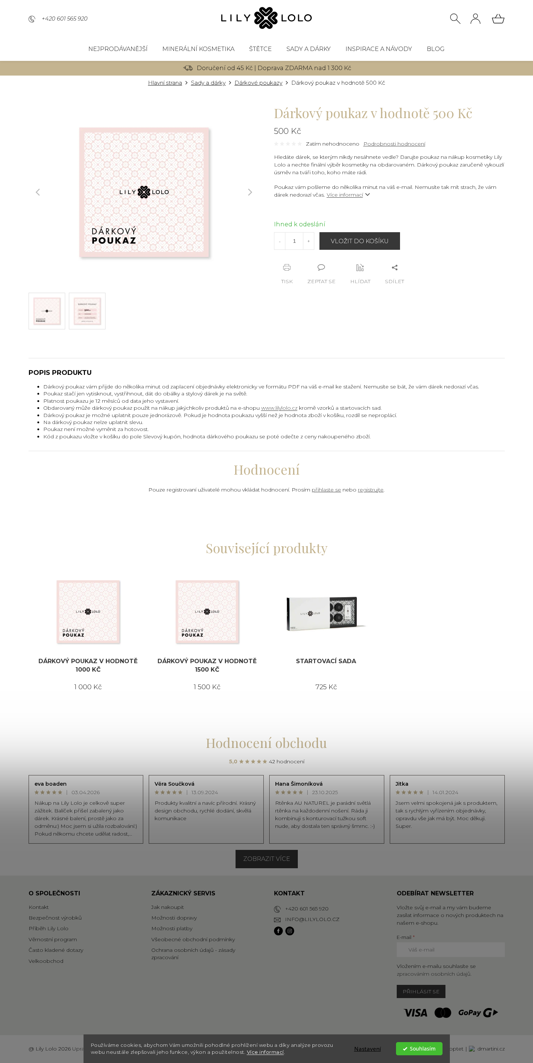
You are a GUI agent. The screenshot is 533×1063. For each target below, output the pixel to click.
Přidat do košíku (359, 241)
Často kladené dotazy (56, 950)
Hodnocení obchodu (266, 742)
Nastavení (367, 1048)
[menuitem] (118, 49)
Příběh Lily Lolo (49, 928)
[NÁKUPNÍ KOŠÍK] (498, 18)
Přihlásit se (421, 991)
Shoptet (453, 1048)
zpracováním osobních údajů (433, 974)
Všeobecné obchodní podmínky (193, 939)
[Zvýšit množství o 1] (308, 241)
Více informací (265, 1052)
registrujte (371, 489)
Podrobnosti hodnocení (394, 143)
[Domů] (165, 83)
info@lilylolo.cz (312, 919)
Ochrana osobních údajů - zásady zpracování (193, 953)
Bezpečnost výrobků (55, 917)
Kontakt (39, 907)
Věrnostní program (53, 939)
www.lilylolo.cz (279, 408)
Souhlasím (423, 1048)
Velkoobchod (46, 961)
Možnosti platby (171, 928)
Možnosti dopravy (174, 917)
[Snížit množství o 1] (279, 241)
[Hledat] (455, 19)
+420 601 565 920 (307, 908)
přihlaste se (326, 489)
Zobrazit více (266, 858)
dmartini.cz (491, 1048)
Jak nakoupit (167, 907)
